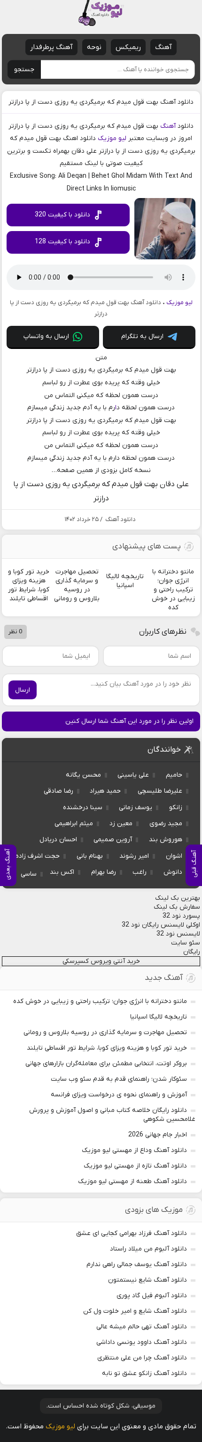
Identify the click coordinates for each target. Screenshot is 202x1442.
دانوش (172, 872)
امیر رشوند (134, 856)
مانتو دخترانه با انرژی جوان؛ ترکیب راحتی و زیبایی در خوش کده (100, 1001)
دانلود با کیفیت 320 (62, 214)
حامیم (174, 775)
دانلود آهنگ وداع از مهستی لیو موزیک (134, 1150)
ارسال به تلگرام (142, 336)
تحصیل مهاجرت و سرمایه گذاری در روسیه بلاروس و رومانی (105, 1032)
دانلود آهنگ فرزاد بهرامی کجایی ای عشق (131, 1233)
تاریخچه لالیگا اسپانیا (158, 1016)
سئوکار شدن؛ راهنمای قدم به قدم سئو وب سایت (119, 1079)
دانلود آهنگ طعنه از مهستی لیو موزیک (132, 1181)
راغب (139, 872)
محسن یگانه (83, 775)
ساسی (29, 874)
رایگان (191, 951)
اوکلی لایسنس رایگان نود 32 (161, 924)
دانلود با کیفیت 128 (62, 241)
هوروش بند (165, 839)
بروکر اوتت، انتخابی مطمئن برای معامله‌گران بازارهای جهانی (106, 1063)
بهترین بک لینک (177, 898)
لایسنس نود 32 (178, 933)
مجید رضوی (165, 823)
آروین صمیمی (112, 839)
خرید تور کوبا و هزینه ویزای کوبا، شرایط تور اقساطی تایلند (107, 1048)
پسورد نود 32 (181, 916)
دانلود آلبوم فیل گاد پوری (152, 1295)
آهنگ (163, 47)
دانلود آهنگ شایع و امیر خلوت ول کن (135, 1311)
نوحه (94, 47)
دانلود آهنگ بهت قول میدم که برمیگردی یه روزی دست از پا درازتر (101, 102)
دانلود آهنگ (120, 519)
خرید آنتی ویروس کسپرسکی (101, 961)
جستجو (24, 69)
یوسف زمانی (135, 807)
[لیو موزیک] (101, 13)
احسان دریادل (58, 839)
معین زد (120, 823)
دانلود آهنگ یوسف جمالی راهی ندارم (136, 1264)
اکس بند (62, 872)
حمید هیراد (105, 791)
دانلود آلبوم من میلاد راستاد (148, 1248)
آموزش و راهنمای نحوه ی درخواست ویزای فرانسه (119, 1094)
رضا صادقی (58, 791)
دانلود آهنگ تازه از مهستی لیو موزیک (135, 1165)
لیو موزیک (112, 138)
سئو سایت (185, 942)
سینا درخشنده (82, 807)
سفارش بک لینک (177, 907)
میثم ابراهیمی (73, 823)
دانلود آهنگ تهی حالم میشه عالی (141, 1326)
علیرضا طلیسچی (160, 791)
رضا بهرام (103, 872)
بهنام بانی (90, 856)
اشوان (174, 856)
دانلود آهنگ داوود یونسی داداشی (141, 1342)
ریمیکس (128, 47)
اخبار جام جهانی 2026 (157, 1134)
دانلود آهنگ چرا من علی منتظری (142, 1357)
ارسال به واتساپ (46, 336)
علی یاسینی (133, 775)
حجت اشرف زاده (38, 856)
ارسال (22, 690)
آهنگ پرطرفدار (51, 47)
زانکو (175, 807)
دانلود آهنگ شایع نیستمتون (147, 1280)
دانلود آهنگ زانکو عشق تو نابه (144, 1373)
